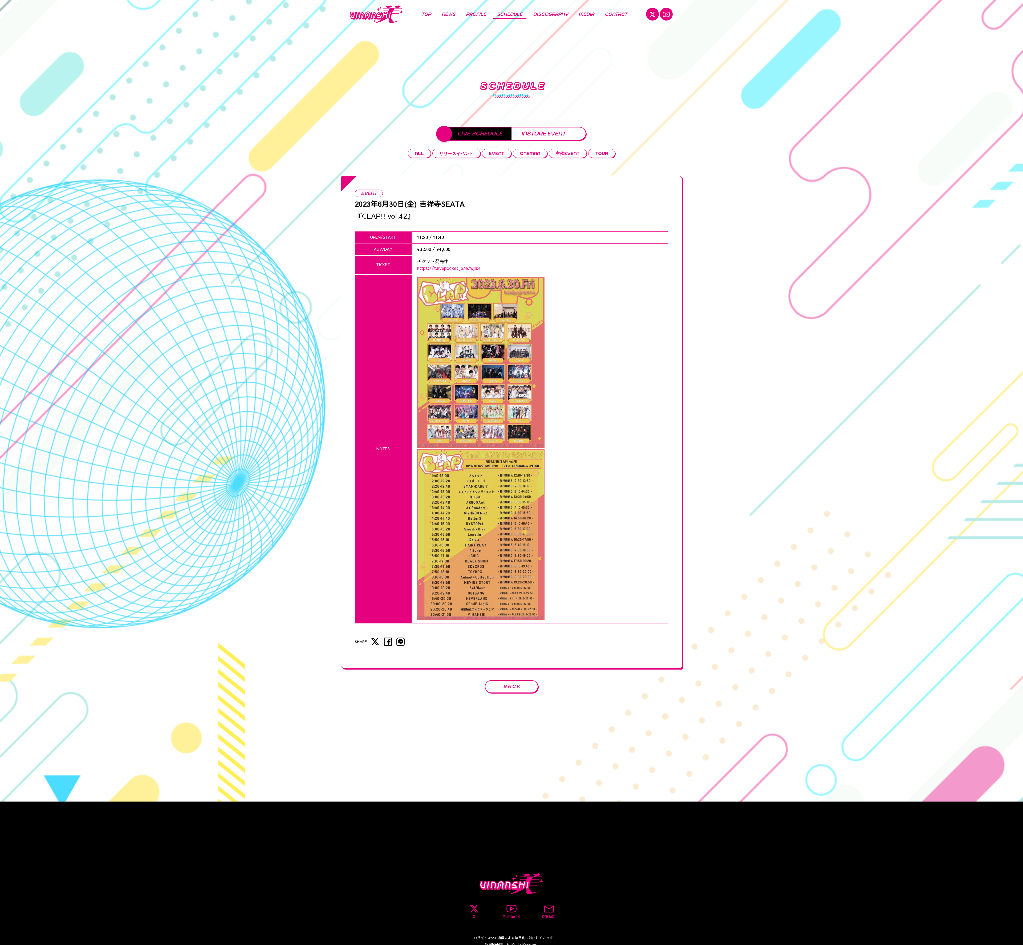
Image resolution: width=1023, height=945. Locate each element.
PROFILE (476, 14)
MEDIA (586, 14)
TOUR (601, 153)
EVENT (496, 153)
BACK (512, 686)
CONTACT (616, 14)
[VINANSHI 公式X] (652, 14)
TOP (426, 14)
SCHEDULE (509, 14)
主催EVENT (568, 153)
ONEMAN (530, 153)
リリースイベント (456, 153)
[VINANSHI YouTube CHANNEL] (666, 14)
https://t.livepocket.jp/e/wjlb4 (449, 268)
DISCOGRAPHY (550, 14)
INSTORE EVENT (543, 133)
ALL (419, 153)
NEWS (448, 14)
